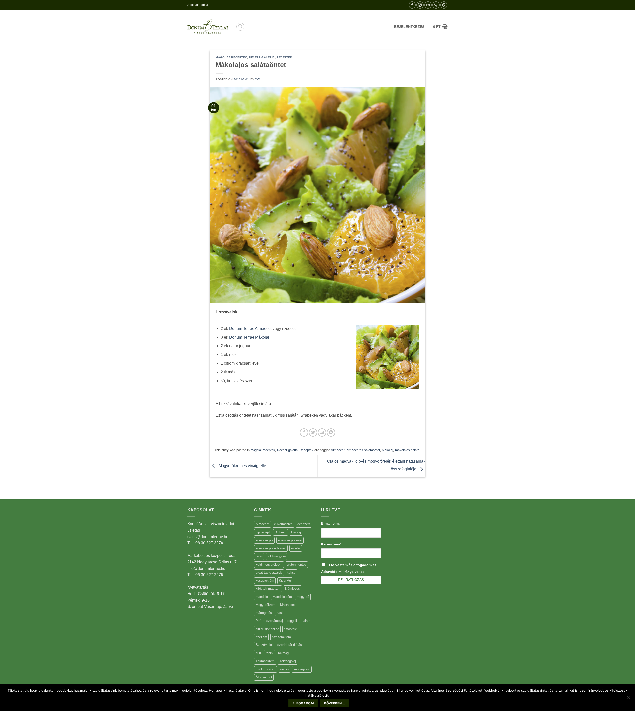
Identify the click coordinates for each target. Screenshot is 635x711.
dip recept (263, 532)
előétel (295, 548)
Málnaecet (287, 605)
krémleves (292, 588)
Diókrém (280, 532)
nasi (280, 613)
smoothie (290, 629)
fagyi (259, 556)
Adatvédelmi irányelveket (342, 572)
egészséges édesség (271, 548)
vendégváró (301, 669)
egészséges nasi (290, 540)
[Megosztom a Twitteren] (313, 432)
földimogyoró (276, 556)
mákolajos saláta (407, 450)
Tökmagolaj (287, 661)
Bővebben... (334, 703)
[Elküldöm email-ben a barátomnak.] (322, 432)
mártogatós (264, 613)
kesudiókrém (265, 580)
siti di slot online (267, 629)
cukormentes (283, 524)
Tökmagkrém (265, 661)
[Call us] (436, 5)
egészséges (264, 540)
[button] (440, 26)
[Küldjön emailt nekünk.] (428, 5)
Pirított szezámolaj (269, 621)
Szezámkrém (281, 637)
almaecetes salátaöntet (363, 450)
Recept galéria (262, 57)
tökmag (283, 653)
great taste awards (269, 572)
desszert (303, 524)
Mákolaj (387, 450)
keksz (291, 572)
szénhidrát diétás (289, 645)
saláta (306, 621)
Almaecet (338, 450)
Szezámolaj (264, 645)
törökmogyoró (265, 669)
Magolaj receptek (231, 57)
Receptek (284, 57)
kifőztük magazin (268, 588)
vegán (284, 669)
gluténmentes (296, 564)
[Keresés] (240, 27)
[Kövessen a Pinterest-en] (443, 5)
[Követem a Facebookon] (412, 5)
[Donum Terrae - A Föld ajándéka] (207, 26)
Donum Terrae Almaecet (250, 328)
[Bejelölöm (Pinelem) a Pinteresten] (331, 432)
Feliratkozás (351, 580)
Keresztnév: (331, 544)
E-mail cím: (330, 523)
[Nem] (628, 699)
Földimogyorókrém (269, 564)
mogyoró (303, 597)
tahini (269, 653)
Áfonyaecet (264, 677)
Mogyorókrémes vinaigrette (242, 466)
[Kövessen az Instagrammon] (420, 5)
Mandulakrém (282, 597)
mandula (262, 597)
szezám (261, 637)
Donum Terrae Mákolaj (249, 337)
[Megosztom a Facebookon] (304, 432)
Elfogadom (303, 703)
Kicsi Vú (285, 580)
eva (257, 79)
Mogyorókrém (265, 605)
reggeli (292, 621)
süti (258, 653)
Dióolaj (296, 532)
